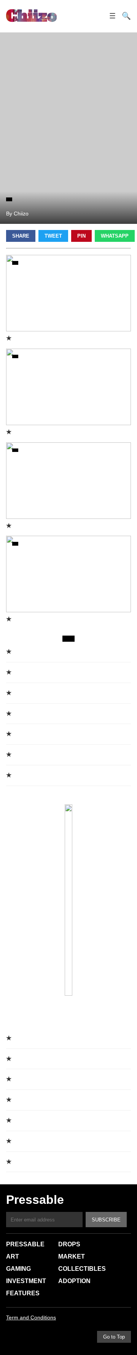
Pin (81, 236)
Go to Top (114, 1337)
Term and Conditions (31, 1317)
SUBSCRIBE (106, 1220)
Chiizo (31, 16)
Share (20, 236)
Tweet (53, 236)
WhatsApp (115, 236)
